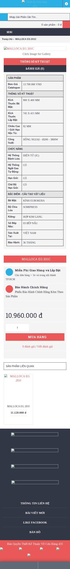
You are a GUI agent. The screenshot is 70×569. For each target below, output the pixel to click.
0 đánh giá (28, 346)
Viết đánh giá (45, 346)
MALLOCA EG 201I (18, 406)
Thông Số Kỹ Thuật (35, 61)
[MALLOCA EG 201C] (35, 48)
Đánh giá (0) (35, 68)
